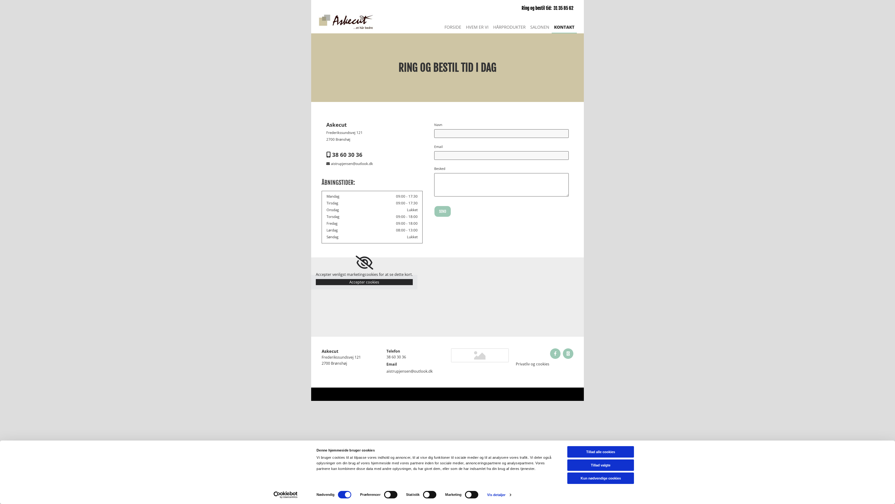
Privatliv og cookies (532, 364)
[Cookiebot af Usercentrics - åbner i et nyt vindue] (285, 494)
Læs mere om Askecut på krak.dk (547, 394)
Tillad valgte (600, 465)
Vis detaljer (496, 495)
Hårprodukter (509, 27)
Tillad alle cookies (600, 452)
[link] (364, 263)
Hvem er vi (477, 27)
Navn (438, 125)
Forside (452, 27)
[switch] (390, 494)
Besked (439, 169)
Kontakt (564, 27)
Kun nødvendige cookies (601, 478)
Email (438, 147)
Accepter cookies (364, 282)
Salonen (539, 27)
